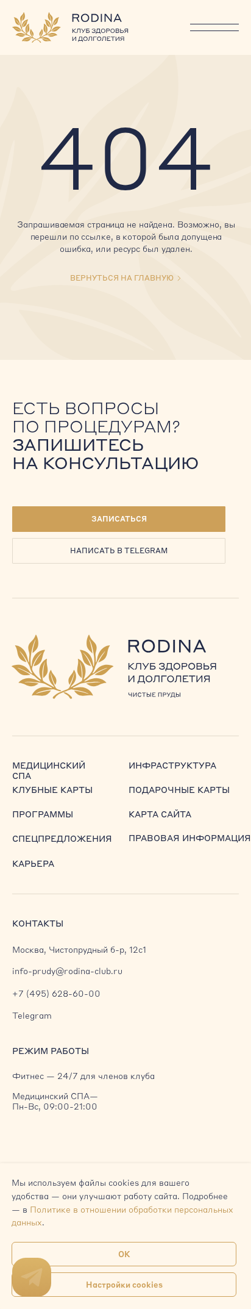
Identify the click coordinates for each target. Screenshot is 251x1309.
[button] (118, 519)
